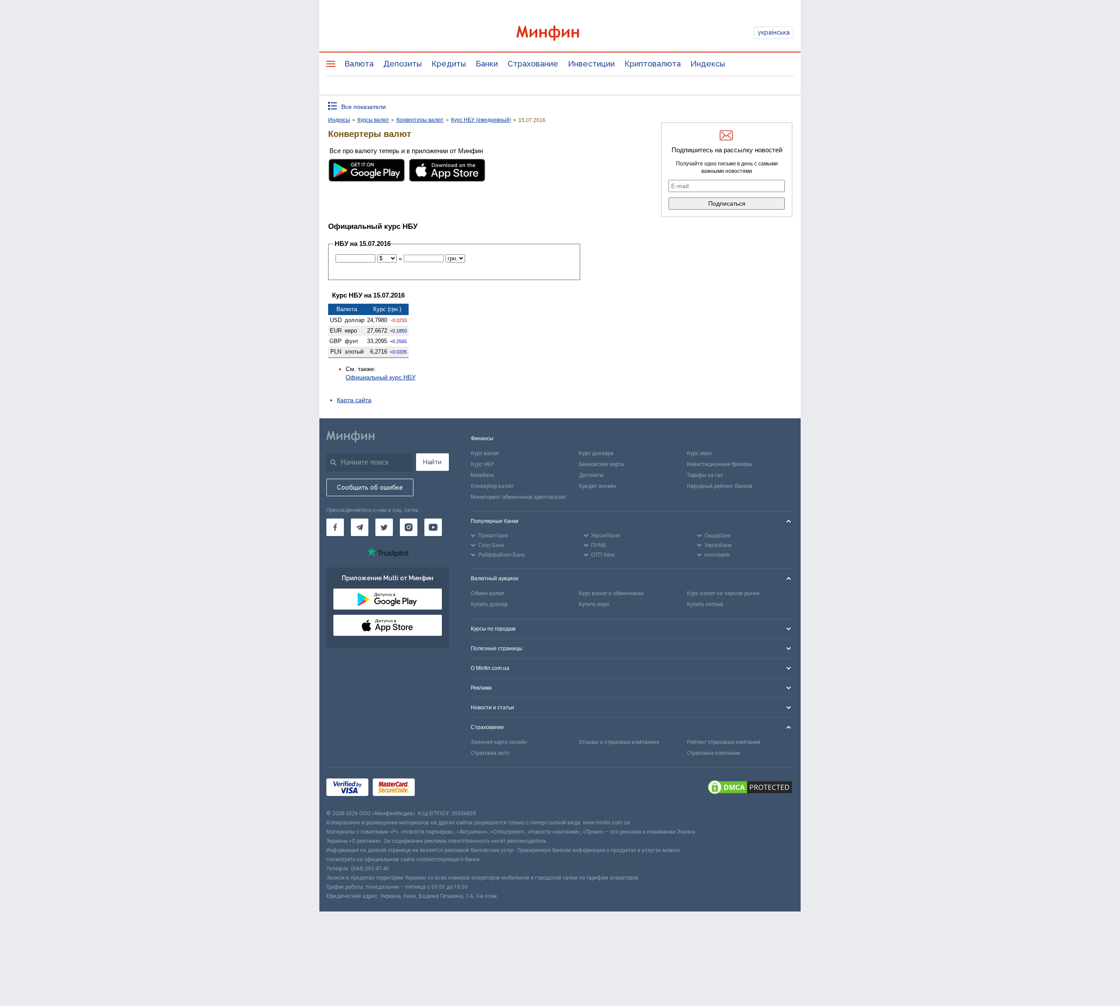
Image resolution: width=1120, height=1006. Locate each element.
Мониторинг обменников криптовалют (518, 497)
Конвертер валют (492, 486)
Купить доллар (489, 604)
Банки (487, 63)
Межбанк (482, 475)
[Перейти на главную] (560, 33)
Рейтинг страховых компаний (723, 742)
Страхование (533, 63)
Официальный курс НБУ (381, 377)
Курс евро (699, 453)
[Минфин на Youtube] (433, 527)
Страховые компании (713, 753)
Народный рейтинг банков (719, 486)
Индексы (707, 63)
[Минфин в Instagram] (408, 527)
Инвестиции (591, 63)
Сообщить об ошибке (370, 487)
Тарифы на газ (705, 475)
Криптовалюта (652, 63)
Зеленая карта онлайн (499, 742)
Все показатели (363, 106)
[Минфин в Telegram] (359, 527)
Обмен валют (487, 593)
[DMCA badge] (750, 788)
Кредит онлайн (597, 486)
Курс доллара (596, 453)
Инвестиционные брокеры (719, 464)
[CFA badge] (438, 788)
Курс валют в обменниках (611, 593)
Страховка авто (490, 753)
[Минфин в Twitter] (384, 527)
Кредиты (448, 63)
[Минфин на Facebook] (335, 527)
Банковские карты (601, 464)
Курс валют (485, 453)
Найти (432, 462)
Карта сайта (354, 399)
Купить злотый (705, 604)
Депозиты (402, 63)
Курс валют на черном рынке (723, 593)
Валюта (359, 63)
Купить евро (594, 604)
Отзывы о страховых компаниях (619, 742)
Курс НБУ (482, 464)
